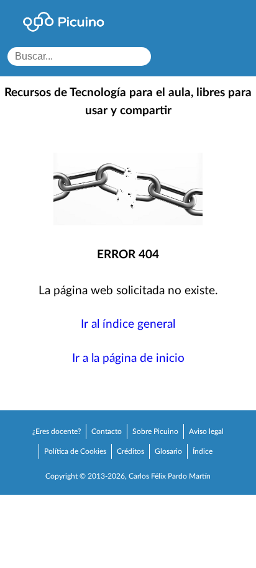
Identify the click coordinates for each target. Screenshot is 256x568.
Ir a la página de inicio (128, 358)
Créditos (130, 451)
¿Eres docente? (56, 431)
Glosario (168, 451)
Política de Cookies (75, 451)
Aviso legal (206, 431)
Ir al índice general (128, 324)
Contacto (106, 431)
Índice (203, 451)
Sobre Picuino (155, 431)
